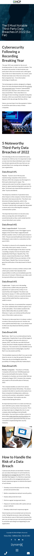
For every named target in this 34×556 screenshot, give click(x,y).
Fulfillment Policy (16, 535)
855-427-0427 (26, 535)
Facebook (11, 539)
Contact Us (28, 553)
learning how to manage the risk (11, 475)
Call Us (5, 553)
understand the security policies (18, 416)
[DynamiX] (17, 545)
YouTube (19, 539)
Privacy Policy (7, 535)
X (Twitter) (15, 539)
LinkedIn (22, 539)
